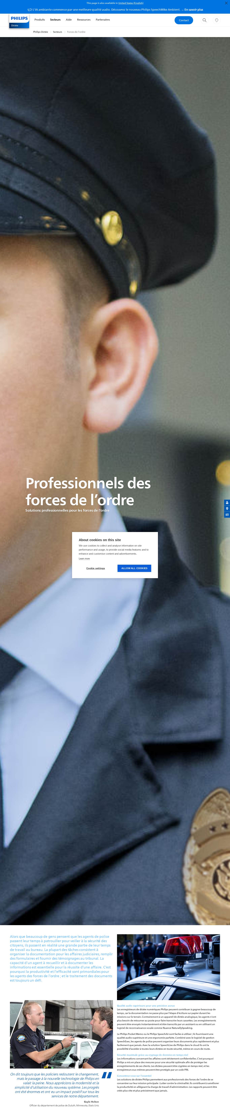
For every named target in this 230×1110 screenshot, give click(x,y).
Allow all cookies (134, 568)
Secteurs (55, 19)
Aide (69, 19)
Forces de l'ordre (76, 32)
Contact (184, 20)
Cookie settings (95, 568)
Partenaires (103, 19)
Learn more (84, 558)
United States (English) (130, 3)
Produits (40, 19)
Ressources (83, 19)
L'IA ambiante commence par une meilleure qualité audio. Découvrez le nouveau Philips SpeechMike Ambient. (118, 9)
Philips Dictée (40, 32)
